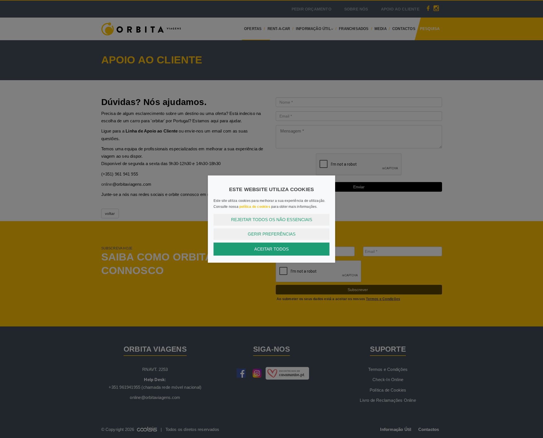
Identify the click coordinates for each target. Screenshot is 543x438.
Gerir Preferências (272, 233)
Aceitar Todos (271, 249)
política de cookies (254, 207)
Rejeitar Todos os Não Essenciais (271, 219)
